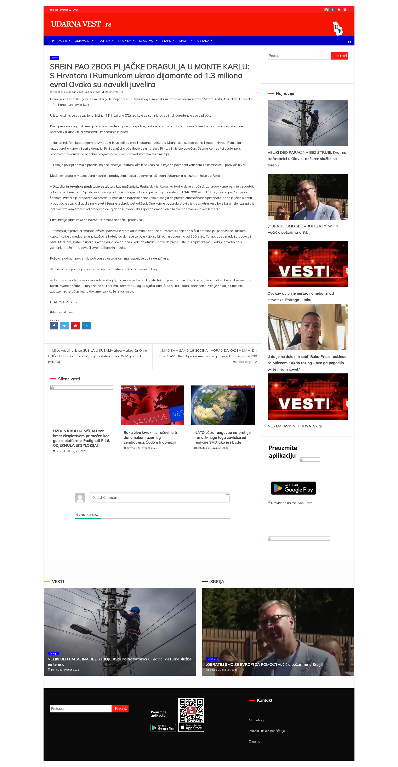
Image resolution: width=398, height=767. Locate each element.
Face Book (333, 9)
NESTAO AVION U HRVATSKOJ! (295, 426)
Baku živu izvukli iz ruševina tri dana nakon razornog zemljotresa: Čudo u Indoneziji (151, 437)
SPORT (184, 41)
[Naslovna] (53, 40)
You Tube (338, 9)
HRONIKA (124, 41)
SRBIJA (53, 653)
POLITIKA (104, 41)
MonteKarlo (60, 312)
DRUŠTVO (146, 41)
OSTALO (203, 41)
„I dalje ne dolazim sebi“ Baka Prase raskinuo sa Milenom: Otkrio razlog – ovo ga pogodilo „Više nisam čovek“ (307, 363)
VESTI (63, 41)
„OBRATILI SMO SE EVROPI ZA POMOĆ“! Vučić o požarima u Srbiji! (264, 664)
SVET (54, 58)
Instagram (345, 9)
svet (71, 312)
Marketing (256, 720)
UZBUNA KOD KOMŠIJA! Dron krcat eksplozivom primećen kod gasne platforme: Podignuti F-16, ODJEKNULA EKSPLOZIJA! (81, 438)
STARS (166, 41)
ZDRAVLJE (82, 41)
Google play (326, 9)
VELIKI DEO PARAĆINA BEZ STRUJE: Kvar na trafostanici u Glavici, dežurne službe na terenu (307, 158)
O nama (254, 741)
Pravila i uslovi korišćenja (267, 731)
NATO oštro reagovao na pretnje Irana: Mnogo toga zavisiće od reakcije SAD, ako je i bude (222, 437)
